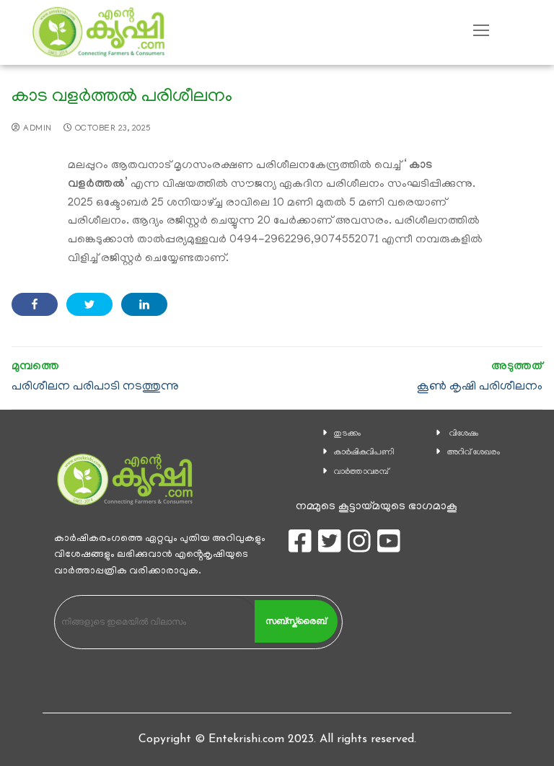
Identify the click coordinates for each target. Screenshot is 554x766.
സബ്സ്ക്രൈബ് (295, 621)
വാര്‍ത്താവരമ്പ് (361, 472)
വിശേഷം (463, 434)
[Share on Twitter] (89, 304)
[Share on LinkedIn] (144, 304)
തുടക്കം (347, 434)
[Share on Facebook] (35, 304)
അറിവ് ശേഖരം (473, 452)
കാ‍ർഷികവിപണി (364, 452)
